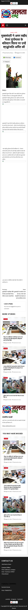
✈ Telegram (6, 61)
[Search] (25, 25)
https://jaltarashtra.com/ (8, 426)
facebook (20, 599)
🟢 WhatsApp (7, 57)
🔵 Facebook (17, 57)
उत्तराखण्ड (12, 32)
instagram (13, 599)
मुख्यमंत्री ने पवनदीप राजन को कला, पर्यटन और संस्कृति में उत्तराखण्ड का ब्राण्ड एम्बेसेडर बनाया (20, 294)
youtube (8, 599)
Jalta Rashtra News (8, 52)
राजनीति (15, 32)
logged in (13, 306)
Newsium (21, 606)
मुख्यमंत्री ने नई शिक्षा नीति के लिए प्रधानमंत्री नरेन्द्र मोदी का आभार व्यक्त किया (8, 293)
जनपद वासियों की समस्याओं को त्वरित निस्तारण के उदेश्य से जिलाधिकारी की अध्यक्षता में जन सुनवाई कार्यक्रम (14, 368)
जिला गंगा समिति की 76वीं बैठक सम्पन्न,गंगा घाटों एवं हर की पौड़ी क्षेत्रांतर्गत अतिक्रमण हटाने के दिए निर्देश (13, 338)
